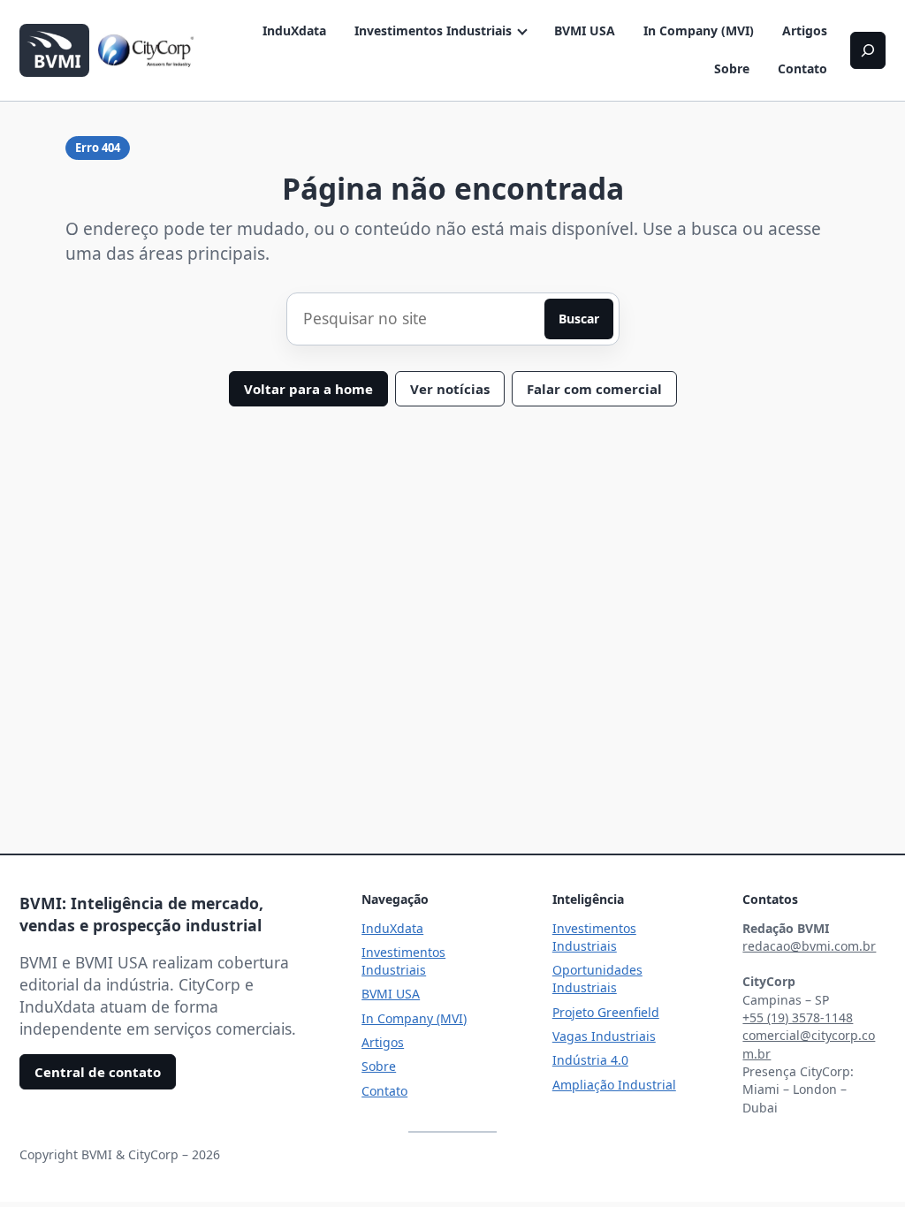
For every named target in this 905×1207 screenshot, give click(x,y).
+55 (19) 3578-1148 (797, 1017)
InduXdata (294, 30)
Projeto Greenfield (605, 1012)
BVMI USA (584, 30)
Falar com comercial (594, 389)
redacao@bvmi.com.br (809, 946)
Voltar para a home (308, 389)
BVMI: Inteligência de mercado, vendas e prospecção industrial (141, 914)
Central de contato (97, 1072)
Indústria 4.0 (590, 1059)
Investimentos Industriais (433, 30)
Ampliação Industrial (614, 1084)
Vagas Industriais (604, 1036)
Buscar (579, 318)
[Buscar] (868, 50)
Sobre (731, 68)
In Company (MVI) (698, 30)
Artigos (804, 30)
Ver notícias (450, 389)
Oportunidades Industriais (597, 978)
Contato (802, 68)
